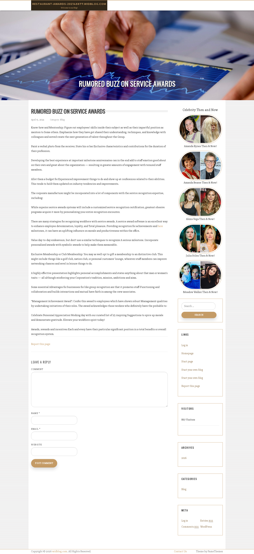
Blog (62, 119)
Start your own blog (192, 369)
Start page (187, 361)
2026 (184, 458)
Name (35, 413)
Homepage (187, 353)
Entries (206, 520)
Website (36, 444)
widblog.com (59, 551)
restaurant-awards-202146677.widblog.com (69, 4)
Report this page (40, 344)
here (160, 226)
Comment (37, 369)
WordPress (206, 526)
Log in (184, 345)
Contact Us (180, 551)
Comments (190, 526)
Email (36, 429)
